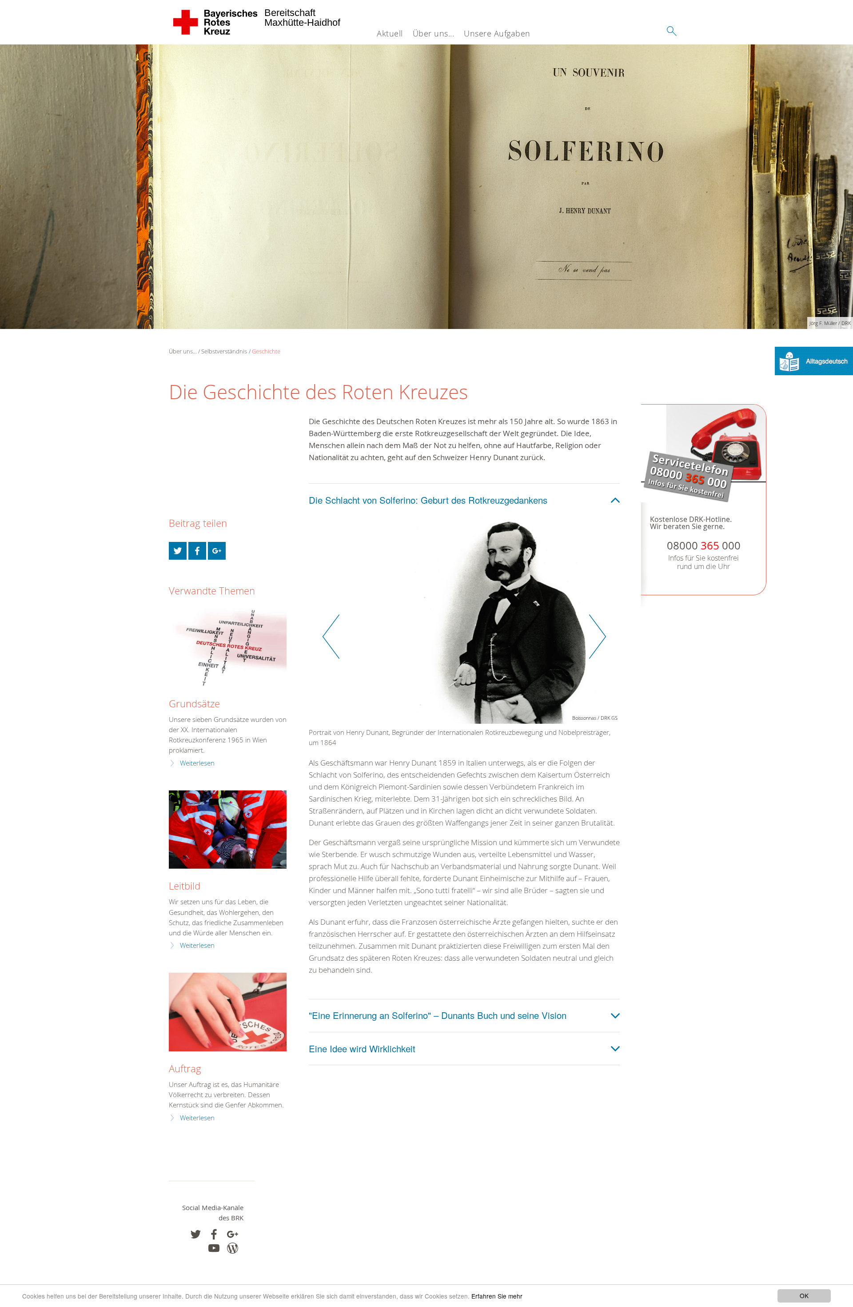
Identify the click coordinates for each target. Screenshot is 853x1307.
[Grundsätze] (228, 647)
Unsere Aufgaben (497, 33)
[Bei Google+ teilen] (217, 551)
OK (804, 1295)
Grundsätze (194, 704)
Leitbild (184, 886)
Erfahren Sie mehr (496, 1295)
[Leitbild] (228, 829)
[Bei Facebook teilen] (197, 551)
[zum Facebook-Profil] (195, 1234)
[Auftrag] (228, 1012)
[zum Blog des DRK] (232, 1248)
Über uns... (433, 33)
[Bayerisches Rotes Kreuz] (216, 22)
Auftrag (185, 1068)
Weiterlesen (197, 763)
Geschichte (266, 351)
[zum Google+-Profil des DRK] (232, 1234)
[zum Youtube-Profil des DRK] (213, 1248)
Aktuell (390, 33)
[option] (464, 637)
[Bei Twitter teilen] (178, 551)
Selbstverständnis (224, 351)
